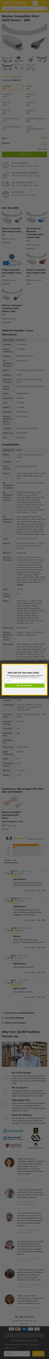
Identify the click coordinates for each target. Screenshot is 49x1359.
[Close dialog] (45, 666)
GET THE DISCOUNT (24, 685)
